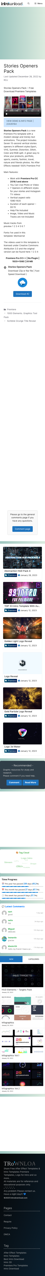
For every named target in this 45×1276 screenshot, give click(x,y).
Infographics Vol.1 (10, 1055)
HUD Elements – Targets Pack (17, 989)
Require (7, 1221)
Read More (30, 782)
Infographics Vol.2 (11, 1088)
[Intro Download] (12, 3)
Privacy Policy (11, 1228)
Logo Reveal (11, 676)
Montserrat (19, 236)
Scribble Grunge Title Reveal (21, 321)
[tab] (11, 959)
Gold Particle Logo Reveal (18, 711)
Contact (8, 1215)
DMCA (7, 1234)
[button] (28, 3)
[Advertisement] (22, 31)
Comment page (22, 529)
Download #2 (22, 294)
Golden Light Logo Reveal (18, 641)
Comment (14, 782)
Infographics (8, 1022)
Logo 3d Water (12, 746)
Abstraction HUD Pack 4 (17, 571)
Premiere (11, 309)
